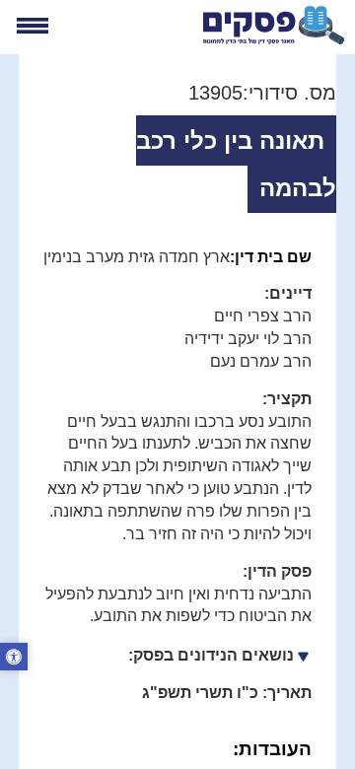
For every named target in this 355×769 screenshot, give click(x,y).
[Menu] (32, 25)
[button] (14, 658)
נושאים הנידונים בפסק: (211, 655)
